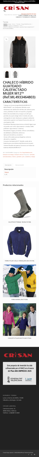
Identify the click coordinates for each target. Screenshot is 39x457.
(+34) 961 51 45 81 (14, 413)
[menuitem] (4, 11)
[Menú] (4, 25)
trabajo (33, 156)
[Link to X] (34, 454)
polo (23, 156)
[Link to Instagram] (31, 454)
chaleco (14, 156)
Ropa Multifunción (27, 152)
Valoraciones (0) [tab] (19, 165)
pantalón (19, 156)
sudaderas (28, 156)
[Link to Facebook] (28, 454)
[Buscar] (4, 11)
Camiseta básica (7, 156)
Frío (21, 152)
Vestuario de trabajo (8, 154)
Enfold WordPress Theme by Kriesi (23, 452)
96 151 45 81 (20, 2)
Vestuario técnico (19, 154)
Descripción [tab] (8, 165)
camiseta (32, 154)
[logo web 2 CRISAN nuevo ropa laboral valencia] (16, 8)
